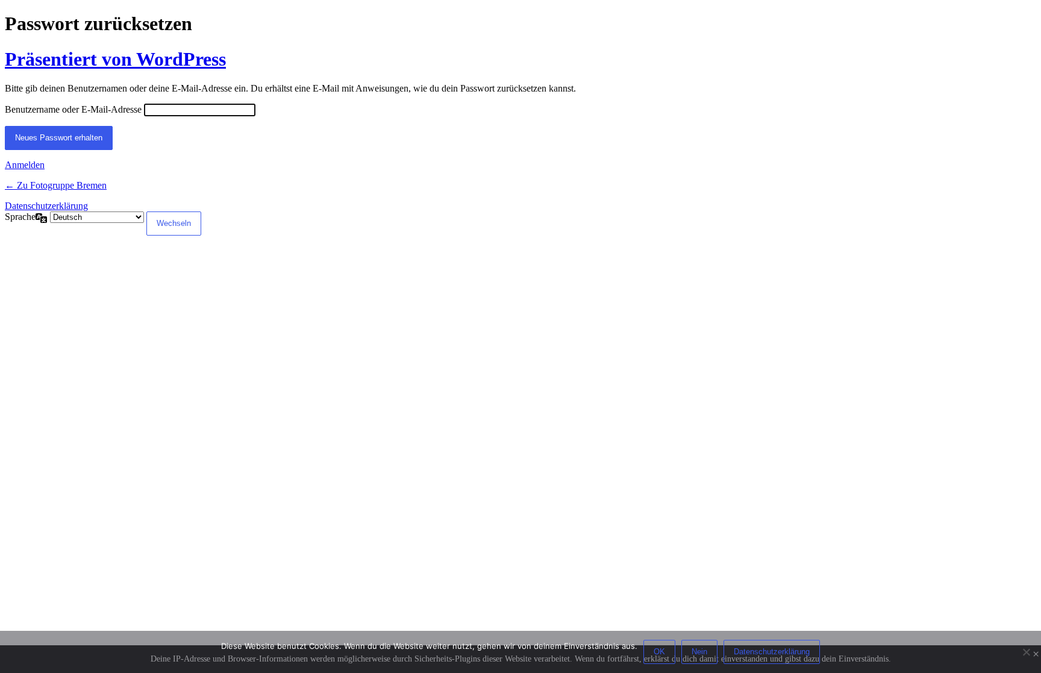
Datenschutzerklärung (46, 206)
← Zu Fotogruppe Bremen (56, 185)
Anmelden (25, 165)
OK (659, 651)
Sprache (20, 216)
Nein (699, 651)
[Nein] (1026, 652)
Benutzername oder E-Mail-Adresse (73, 109)
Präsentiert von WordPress (115, 59)
